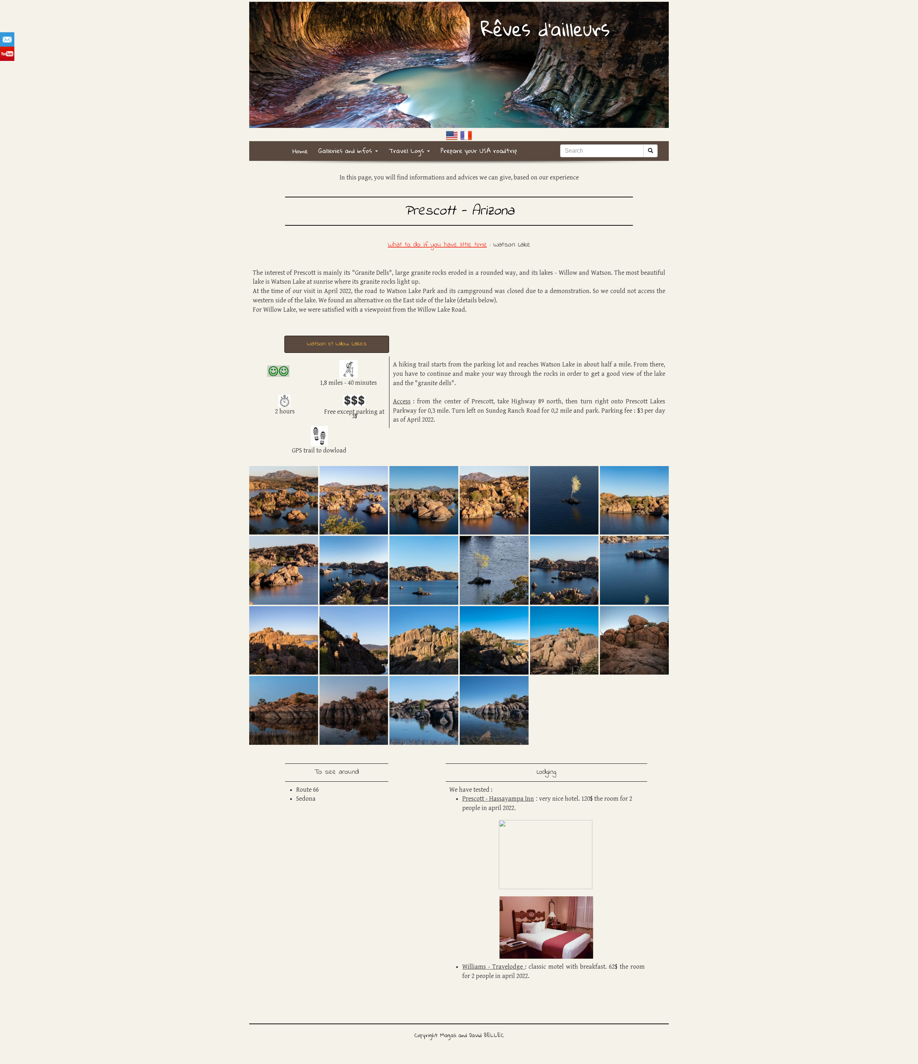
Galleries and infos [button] (346, 150)
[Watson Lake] (283, 500)
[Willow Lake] (283, 710)
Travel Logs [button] (407, 150)
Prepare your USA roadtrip (479, 150)
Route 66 (307, 790)
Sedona (306, 798)
